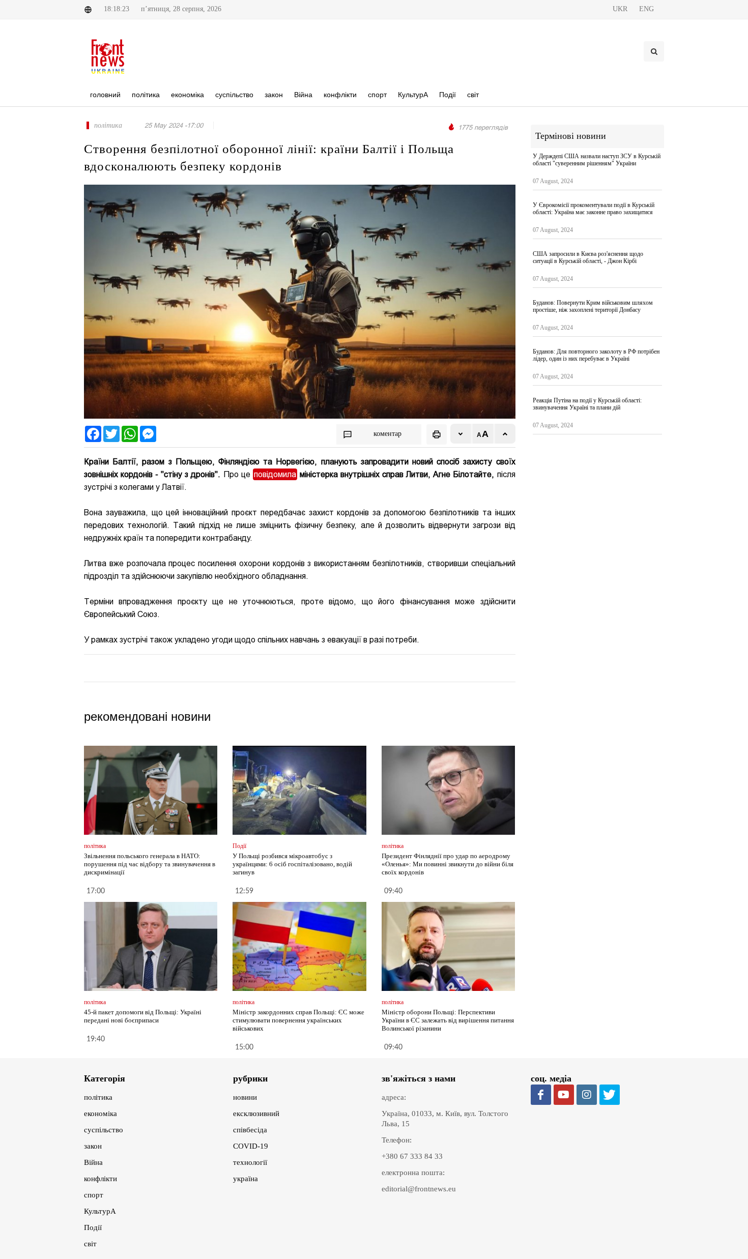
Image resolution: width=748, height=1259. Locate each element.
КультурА (100, 1211)
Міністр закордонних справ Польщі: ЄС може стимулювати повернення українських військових (298, 1020)
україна (245, 1179)
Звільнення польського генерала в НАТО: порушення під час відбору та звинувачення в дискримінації (149, 864)
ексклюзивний (256, 1113)
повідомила (275, 474)
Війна (93, 1162)
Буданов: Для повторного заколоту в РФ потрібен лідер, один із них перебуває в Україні (596, 355)
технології (250, 1162)
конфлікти (100, 1179)
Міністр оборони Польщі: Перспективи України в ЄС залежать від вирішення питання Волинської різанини (448, 1020)
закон (93, 1146)
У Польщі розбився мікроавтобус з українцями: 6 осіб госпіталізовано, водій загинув (292, 864)
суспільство (103, 1130)
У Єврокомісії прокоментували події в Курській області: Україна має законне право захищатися (593, 208)
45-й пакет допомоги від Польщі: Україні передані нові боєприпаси (143, 1016)
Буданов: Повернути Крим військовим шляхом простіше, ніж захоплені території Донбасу (593, 306)
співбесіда (250, 1130)
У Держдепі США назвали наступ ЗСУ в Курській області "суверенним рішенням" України (596, 160)
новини (245, 1097)
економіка (100, 1113)
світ (90, 1244)
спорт (93, 1195)
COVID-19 (250, 1146)
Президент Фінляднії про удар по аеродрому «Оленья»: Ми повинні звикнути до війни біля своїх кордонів (447, 864)
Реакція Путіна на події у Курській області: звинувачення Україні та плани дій (587, 404)
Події (93, 1227)
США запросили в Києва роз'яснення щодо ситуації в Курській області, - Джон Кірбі (588, 257)
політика (98, 1097)
